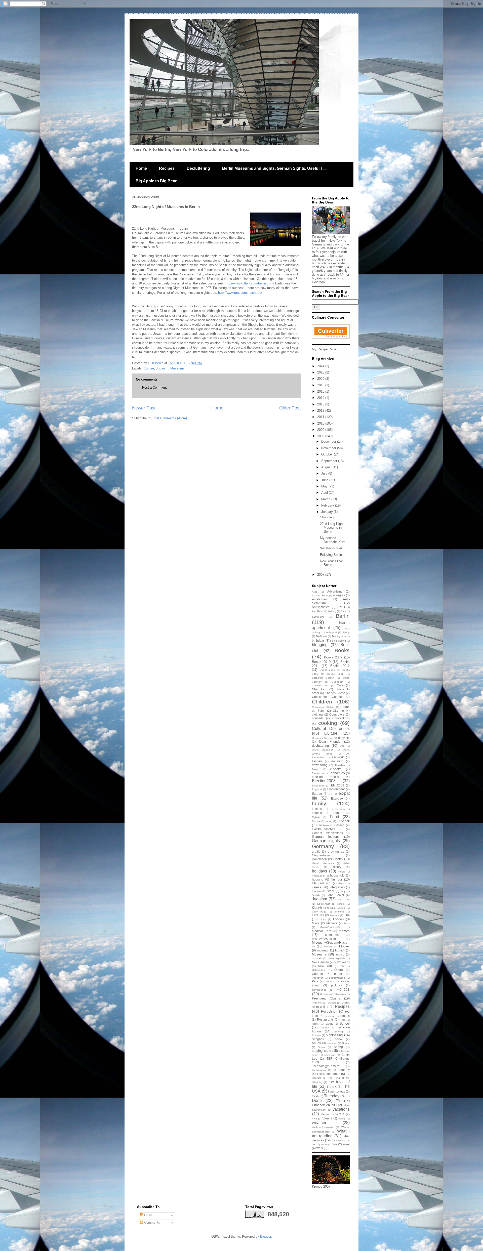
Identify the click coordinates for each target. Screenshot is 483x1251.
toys (342, 1091)
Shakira (316, 1035)
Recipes (167, 168)
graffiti (316, 851)
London (338, 919)
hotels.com (318, 875)
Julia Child (343, 899)
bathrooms (318, 616)
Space (346, 1043)
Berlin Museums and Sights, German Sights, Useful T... (274, 168)
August (327, 467)
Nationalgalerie (336, 958)
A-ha (314, 591)
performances (337, 977)
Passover (317, 977)
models (328, 946)
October (327, 454)
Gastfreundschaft (323, 829)
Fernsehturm (338, 809)
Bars (343, 611)
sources (331, 1043)
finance (317, 812)
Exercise (337, 798)
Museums (177, 368)
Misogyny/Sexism (324, 938)
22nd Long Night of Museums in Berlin (333, 527)
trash (315, 1096)
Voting (342, 1118)
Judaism (162, 368)
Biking (346, 632)
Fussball (343, 821)
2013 (321, 404)
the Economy (341, 1069)
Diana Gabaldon (323, 749)
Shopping (327, 517)
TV (338, 1101)
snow (338, 1039)
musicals (317, 958)
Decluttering (198, 168)
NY (342, 966)
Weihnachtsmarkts (322, 1127)
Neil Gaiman (320, 962)
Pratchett (340, 994)
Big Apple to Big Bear (156, 181)
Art (339, 607)
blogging (320, 645)
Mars (347, 923)
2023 (321, 372)
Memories (332, 934)
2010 (321, 423)
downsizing (320, 765)
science (325, 1027)
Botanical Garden (323, 677)
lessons (334, 915)
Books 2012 (340, 666)
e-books (336, 769)
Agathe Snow (320, 595)
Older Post (290, 407)
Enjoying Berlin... (332, 555)
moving (322, 950)
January (327, 512)
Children (322, 701)
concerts (318, 718)
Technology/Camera (326, 1066)
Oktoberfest (319, 970)
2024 (321, 366)
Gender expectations (327, 833)
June (325, 480)
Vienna (327, 1118)
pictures (336, 985)
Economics (337, 773)
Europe (317, 793)
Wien (324, 1144)
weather (319, 1122)
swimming (329, 1055)
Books (342, 650)
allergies (339, 595)
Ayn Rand (318, 611)
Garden (339, 825)
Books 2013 (327, 670)
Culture (149, 368)
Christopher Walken (323, 707)
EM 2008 (337, 785)
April (325, 492)
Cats (340, 685)
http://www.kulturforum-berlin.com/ (249, 283)
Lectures (318, 915)
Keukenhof (323, 903)
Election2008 (324, 781)
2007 (321, 574)
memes (344, 931)
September (329, 461)
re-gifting (322, 1006)
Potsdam (325, 994)
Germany (323, 846)
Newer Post (143, 407)
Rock (342, 1019)
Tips (332, 1091)
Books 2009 (333, 657)
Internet (316, 891)
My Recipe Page (324, 349)
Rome (315, 1023)
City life (338, 710)
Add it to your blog (336, 336)
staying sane (321, 1051)
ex (330, 794)
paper (338, 973)
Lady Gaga (319, 911)
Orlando (317, 973)
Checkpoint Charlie (327, 696)
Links (323, 919)
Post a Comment (154, 387)
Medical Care (321, 931)
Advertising (335, 591)
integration (337, 887)
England (317, 789)
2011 (321, 417)
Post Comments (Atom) (169, 418)
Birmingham (339, 636)
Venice (325, 1114)
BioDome (321, 636)
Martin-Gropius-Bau (331, 927)
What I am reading (331, 1133)
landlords (339, 911)
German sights (326, 841)
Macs (315, 923)
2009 (321, 430)
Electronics (318, 785)
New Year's (342, 962)
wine (346, 1144)
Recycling (328, 1011)
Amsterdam (320, 599)
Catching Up (320, 685)
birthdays (318, 640)
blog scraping (338, 640)
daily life (344, 737)
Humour (336, 879)
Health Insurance (323, 863)
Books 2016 (335, 674)
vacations (341, 1109)
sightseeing (334, 1035)
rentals (345, 1015)
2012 (321, 410)
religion (330, 1016)
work (319, 1148)
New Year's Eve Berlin (331, 563)
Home (141, 168)
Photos (330, 981)
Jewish (316, 895)
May (325, 486)
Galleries (324, 825)
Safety (329, 1023)
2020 (321, 379)
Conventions (341, 718)
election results (325, 776)
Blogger (265, 1236)
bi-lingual (331, 632)
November (329, 448)
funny (329, 821)
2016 (321, 385)
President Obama (326, 998)
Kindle (341, 903)
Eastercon (318, 773)
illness (316, 887)
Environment (336, 789)
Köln (343, 907)
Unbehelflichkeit (323, 1105)
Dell (342, 745)
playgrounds (319, 989)
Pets (315, 981)
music (340, 954)
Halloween (319, 859)
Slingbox (318, 1039)
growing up (336, 851)
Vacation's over (331, 548)
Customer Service (322, 738)
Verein (339, 1114)
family (319, 803)
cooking (327, 723)
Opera (338, 969)
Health (338, 859)
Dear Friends (330, 741)
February (328, 505)
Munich (340, 950)
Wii (335, 1144)
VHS (314, 1118)
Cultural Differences (331, 728)
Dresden (340, 765)
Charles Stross (335, 693)
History (336, 866)
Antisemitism (320, 607)
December (329, 441)
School (345, 1023)
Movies (344, 946)
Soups (316, 1043)
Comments (151, 1222)
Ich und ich (321, 883)
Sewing (338, 1031)
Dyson (315, 769)
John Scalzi (335, 895)
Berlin (343, 616)
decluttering (320, 745)
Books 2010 (321, 662)
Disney (317, 761)
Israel (330, 891)
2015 (321, 391)
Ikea (341, 883)
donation (337, 761)
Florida (337, 812)
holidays (319, 871)
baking (332, 611)
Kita (314, 907)
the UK (332, 1086)
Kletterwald (329, 907)
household (337, 875)
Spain (321, 1047)
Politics (343, 989)
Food (334, 817)
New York (325, 966)
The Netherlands (328, 1073)
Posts (148, 1215)
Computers (336, 714)
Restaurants (325, 1019)
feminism (318, 808)
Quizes (346, 1002)
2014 (321, 398)
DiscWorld (338, 757)
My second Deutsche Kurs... (334, 540)
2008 (321, 436)
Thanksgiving (319, 1070)
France (316, 821)
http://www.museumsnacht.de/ (240, 293)
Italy (343, 891)
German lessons (326, 837)
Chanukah (319, 689)
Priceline (317, 1002)
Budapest (337, 681)
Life (347, 915)
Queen (332, 1002)
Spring (338, 1047)
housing (317, 879)
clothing (317, 714)
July (324, 473)
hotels (341, 871)
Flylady (316, 817)
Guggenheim (321, 855)
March (326, 499)
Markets (331, 923)
